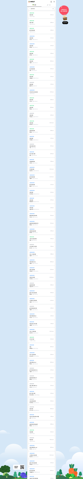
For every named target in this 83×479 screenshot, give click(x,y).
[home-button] (51, 1)
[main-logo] (31, 1)
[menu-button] (54, 1)
